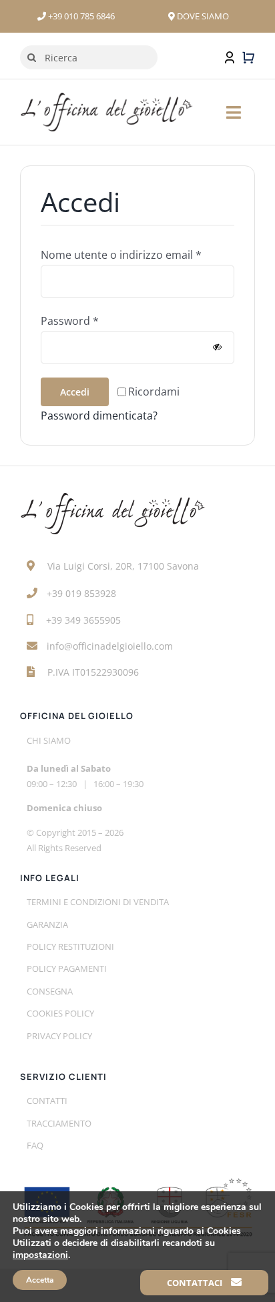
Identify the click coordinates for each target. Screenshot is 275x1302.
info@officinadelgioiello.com (110, 646)
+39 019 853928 (81, 593)
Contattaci (195, 1283)
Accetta (39, 1280)
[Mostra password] (217, 347)
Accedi (74, 392)
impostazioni (40, 1255)
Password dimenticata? (99, 415)
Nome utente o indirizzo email (121, 254)
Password (70, 320)
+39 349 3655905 (83, 620)
